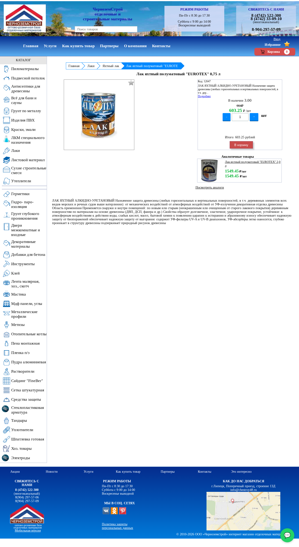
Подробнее (204, 96)
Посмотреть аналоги (210, 187)
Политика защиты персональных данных (117, 526)
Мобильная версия (28, 530)
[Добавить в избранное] (131, 83)
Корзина (277, 52)
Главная (73, 66)
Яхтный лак (111, 66)
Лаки (91, 66)
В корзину (241, 145)
